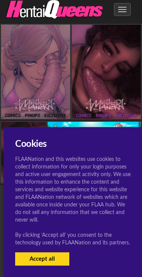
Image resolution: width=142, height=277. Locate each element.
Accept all (42, 259)
